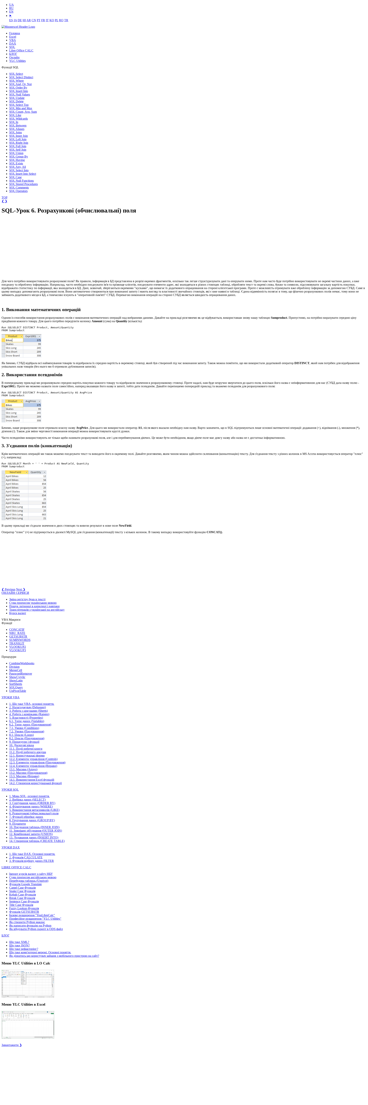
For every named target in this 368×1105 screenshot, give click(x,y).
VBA (12, 40)
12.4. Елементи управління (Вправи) (33, 765)
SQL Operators (18, 191)
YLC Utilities (17, 60)
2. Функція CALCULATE (26, 857)
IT (47, 20)
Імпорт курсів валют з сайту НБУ (31, 873)
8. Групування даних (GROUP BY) (32, 820)
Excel (12, 36)
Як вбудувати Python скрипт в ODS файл (36, 929)
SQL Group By (18, 156)
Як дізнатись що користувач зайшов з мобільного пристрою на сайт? (54, 955)
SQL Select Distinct (21, 77)
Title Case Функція (21, 904)
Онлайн (14, 57)
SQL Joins (15, 132)
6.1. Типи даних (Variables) (26, 721)
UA (11, 4)
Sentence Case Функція (24, 901)
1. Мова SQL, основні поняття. (29, 796)
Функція (25, 884)
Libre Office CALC (21, 50)
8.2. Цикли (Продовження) (26, 738)
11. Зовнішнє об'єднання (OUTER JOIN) (35, 830)
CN (34, 20)
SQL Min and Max (20, 108)
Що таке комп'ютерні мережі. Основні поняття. (40, 952)
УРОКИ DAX (11, 847)
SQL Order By (18, 87)
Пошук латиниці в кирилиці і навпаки (34, 606)
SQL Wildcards (18, 118)
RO (61, 20)
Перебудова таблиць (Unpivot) (28, 880)
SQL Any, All (17, 166)
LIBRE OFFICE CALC (16, 867)
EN (11, 11)
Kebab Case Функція (22, 894)
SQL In (13, 122)
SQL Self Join (17, 149)
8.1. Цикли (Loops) (21, 734)
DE (20, 20)
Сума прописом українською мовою (33, 602)
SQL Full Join (17, 146)
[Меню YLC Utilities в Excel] (28, 1038)
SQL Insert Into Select (22, 173)
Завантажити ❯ (12, 1045)
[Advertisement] (30, 247)
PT (38, 20)
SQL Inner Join (18, 135)
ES (11, 20)
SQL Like (15, 115)
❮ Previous (8, 589)
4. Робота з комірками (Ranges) (29, 714)
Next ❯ (20, 589)
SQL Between (17, 125)
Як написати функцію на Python (30, 925)
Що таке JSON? (19, 945)
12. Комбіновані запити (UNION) (31, 834)
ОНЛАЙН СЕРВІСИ (15, 592)
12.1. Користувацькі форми (27, 755)
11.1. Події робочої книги (25, 748)
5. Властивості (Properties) (26, 717)
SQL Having (17, 160)
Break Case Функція (22, 898)
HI (24, 20)
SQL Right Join (18, 142)
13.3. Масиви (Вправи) (24, 776)
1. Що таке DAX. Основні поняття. (32, 854)
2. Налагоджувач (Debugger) (27, 707)
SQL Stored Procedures (23, 184)
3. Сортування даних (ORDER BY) (32, 803)
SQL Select (16, 73)
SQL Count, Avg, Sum (23, 111)
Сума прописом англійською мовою (32, 877)
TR (66, 20)
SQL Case (15, 177)
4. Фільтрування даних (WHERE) (31, 806)
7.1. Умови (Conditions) (24, 728)
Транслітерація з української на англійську (37, 609)
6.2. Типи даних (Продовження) (30, 724)
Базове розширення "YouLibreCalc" (32, 915)
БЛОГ (13, 54)
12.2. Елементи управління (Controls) (33, 759)
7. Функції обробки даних (26, 816)
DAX (12, 43)
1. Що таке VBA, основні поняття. (31, 703)
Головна (14, 33)
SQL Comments (19, 187)
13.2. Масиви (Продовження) (28, 772)
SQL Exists (16, 163)
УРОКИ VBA (11, 697)
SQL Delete (16, 101)
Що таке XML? (19, 942)
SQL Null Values (19, 94)
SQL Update (17, 98)
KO (51, 20)
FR (43, 20)
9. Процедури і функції (24, 741)
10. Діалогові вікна (21, 745)
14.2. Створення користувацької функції (35, 783)
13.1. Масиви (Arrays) (23, 769)
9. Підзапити (17, 823)
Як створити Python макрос (27, 922)
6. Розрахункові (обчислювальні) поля (33, 813)
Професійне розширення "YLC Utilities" (35, 918)
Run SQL (7, 327)
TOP (4, 197)
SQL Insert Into (18, 91)
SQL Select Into (19, 170)
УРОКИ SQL (10, 789)
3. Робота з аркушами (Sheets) (28, 710)
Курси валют (17, 613)
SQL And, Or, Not (20, 84)
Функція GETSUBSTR (24, 911)
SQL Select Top (19, 104)
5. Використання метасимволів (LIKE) (34, 810)
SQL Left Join (17, 139)
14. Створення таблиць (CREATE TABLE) (37, 841)
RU (11, 8)
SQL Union (16, 153)
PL (56, 20)
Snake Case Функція (22, 891)
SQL (12, 47)
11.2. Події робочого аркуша (27, 752)
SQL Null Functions (21, 180)
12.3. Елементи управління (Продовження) (37, 762)
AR (28, 20)
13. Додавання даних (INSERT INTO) (33, 837)
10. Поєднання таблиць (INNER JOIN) (34, 827)
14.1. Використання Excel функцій (31, 779)
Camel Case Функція (22, 887)
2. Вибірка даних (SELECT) (27, 799)
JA (15, 20)
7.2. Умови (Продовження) (26, 731)
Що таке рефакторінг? (23, 949)
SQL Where (16, 80)
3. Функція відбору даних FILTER (31, 860)
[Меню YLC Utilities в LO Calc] (28, 997)
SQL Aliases (16, 129)
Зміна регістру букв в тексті (27, 599)
